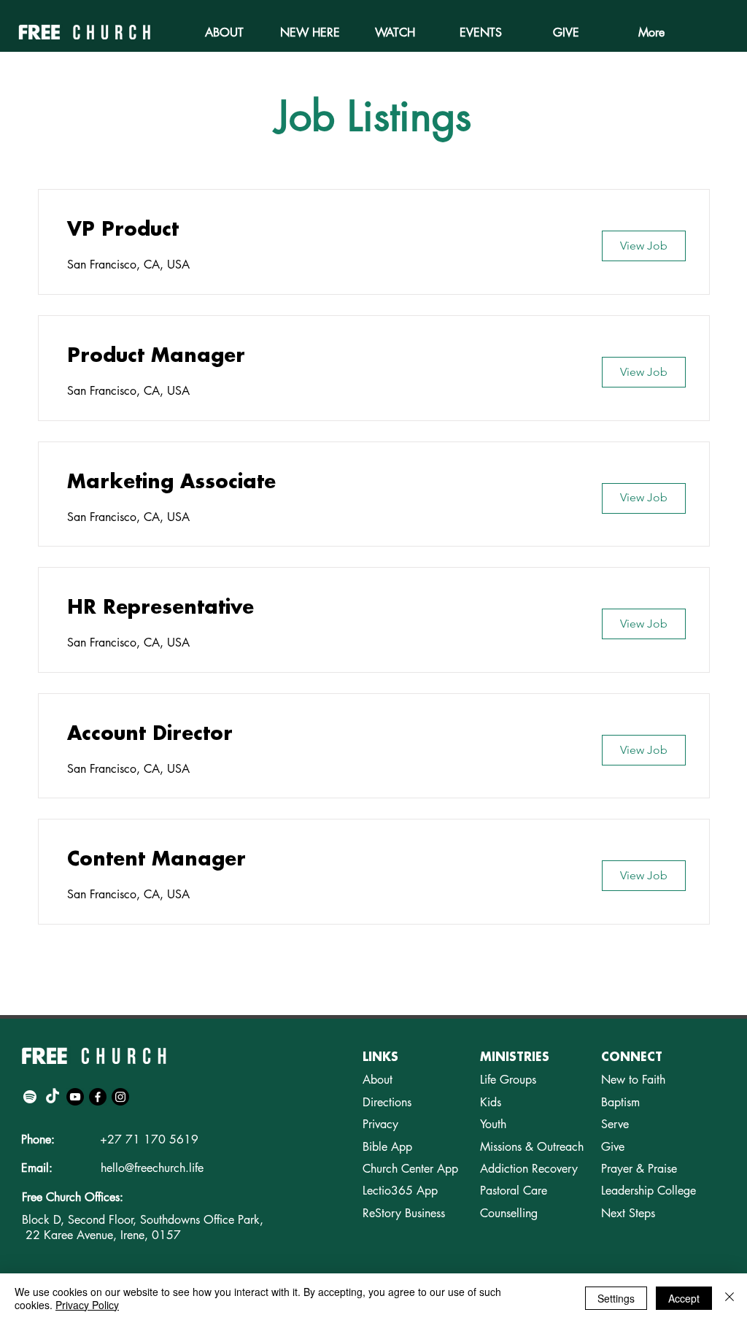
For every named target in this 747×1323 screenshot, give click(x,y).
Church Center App (410, 1168)
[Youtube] (75, 1097)
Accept (684, 1298)
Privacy (380, 1124)
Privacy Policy (87, 1304)
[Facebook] (98, 1097)
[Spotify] (30, 1097)
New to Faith (633, 1079)
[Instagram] (120, 1097)
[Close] (729, 1298)
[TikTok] (52, 1097)
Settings (616, 1298)
